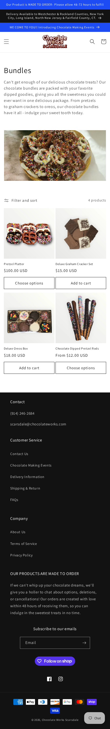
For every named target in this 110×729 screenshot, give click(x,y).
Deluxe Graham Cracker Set (74, 264)
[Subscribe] (84, 643)
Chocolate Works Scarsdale (60, 720)
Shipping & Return (25, 488)
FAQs (14, 499)
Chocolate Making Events (31, 465)
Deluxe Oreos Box (16, 348)
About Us (18, 532)
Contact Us (19, 453)
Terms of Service (23, 543)
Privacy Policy (21, 555)
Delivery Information (27, 476)
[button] (6, 41)
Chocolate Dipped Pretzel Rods (77, 348)
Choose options (29, 283)
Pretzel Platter (14, 264)
